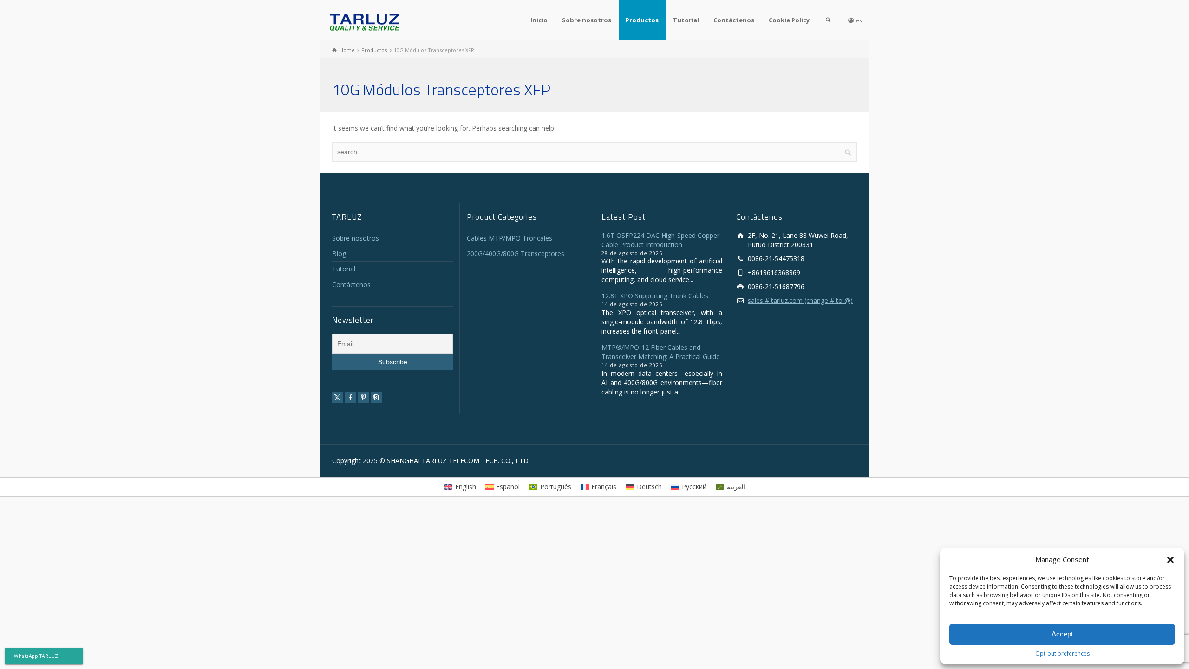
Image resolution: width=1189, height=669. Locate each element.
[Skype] (376, 397)
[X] (337, 397)
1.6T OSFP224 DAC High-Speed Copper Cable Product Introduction (660, 240)
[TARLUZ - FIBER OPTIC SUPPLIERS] (364, 21)
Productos (642, 20)
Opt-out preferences (1062, 653)
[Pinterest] (363, 397)
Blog (339, 253)
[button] (1170, 559)
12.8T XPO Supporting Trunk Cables (654, 295)
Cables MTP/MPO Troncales (509, 238)
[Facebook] (350, 397)
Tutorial (686, 20)
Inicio (539, 20)
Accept (1062, 634)
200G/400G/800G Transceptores (515, 253)
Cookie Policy (789, 20)
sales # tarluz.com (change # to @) (800, 300)
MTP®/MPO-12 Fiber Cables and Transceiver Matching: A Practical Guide (660, 352)
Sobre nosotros (586, 20)
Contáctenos (733, 20)
